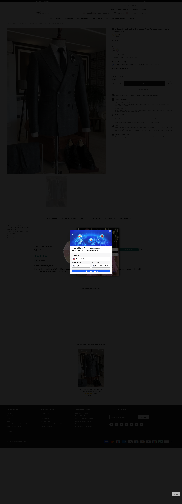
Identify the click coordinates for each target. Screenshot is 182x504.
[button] (91, 259)
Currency (97, 262)
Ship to (76, 255)
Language (77, 262)
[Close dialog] (110, 231)
